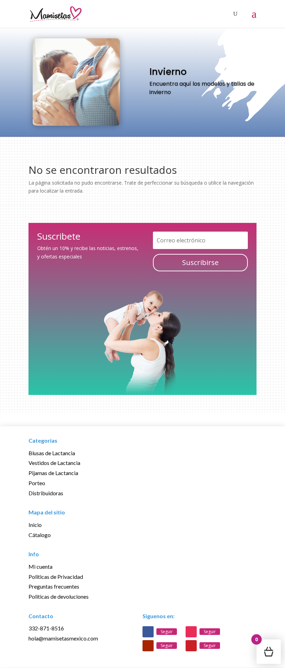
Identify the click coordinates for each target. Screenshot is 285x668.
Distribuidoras (45, 493)
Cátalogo (39, 534)
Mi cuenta (40, 566)
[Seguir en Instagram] (191, 631)
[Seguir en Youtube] (148, 645)
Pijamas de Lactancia (53, 472)
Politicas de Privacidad (55, 576)
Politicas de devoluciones (58, 596)
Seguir (167, 632)
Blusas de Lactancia (51, 453)
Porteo (36, 483)
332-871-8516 (46, 628)
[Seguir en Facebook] (148, 631)
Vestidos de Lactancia (54, 462)
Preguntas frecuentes (53, 586)
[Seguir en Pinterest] (191, 645)
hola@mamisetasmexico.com (63, 638)
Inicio (35, 524)
